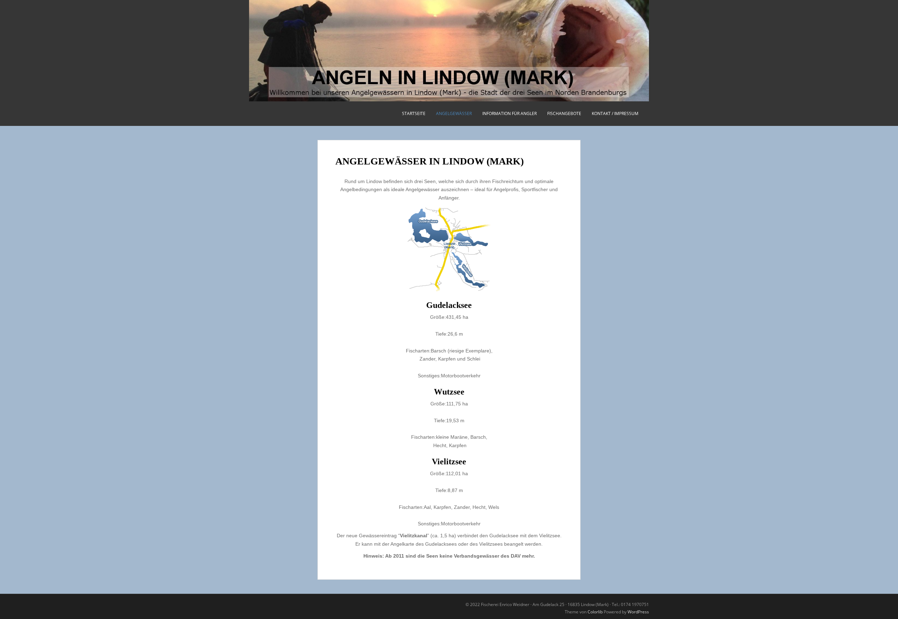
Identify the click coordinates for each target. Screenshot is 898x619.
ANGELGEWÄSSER (454, 113)
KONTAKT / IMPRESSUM (615, 113)
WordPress (638, 612)
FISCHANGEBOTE (564, 113)
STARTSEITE (413, 113)
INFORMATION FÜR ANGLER (509, 113)
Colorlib (595, 612)
